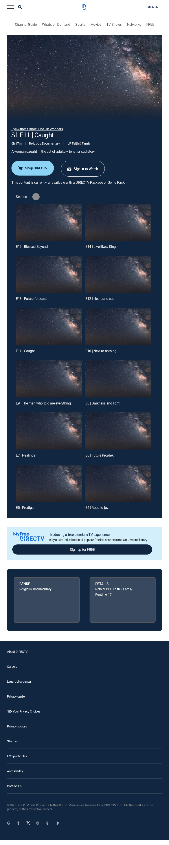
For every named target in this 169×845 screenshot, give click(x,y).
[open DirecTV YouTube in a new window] (47, 823)
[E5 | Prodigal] (49, 483)
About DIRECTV (17, 651)
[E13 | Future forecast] (49, 274)
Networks (134, 24)
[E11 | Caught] (49, 326)
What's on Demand (56, 24)
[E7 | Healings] (49, 431)
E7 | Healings (25, 455)
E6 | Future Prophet (99, 455)
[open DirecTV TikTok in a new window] (57, 823)
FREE (150, 24)
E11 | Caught (25, 350)
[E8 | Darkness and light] (118, 378)
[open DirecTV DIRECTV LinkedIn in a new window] (9, 823)
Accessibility (15, 771)
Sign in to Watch (86, 168)
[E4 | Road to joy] (118, 483)
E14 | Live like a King (100, 246)
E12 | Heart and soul (100, 298)
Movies (95, 24)
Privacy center (16, 696)
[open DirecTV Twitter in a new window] (28, 823)
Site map (12, 741)
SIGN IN (152, 7)
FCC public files (17, 756)
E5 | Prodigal (25, 507)
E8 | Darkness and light (102, 403)
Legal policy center (19, 681)
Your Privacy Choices (26, 711)
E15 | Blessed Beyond (32, 246)
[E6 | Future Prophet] (118, 431)
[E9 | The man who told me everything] (49, 378)
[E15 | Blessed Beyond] (49, 222)
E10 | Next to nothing (100, 350)
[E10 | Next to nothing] (118, 326)
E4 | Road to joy (96, 507)
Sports (80, 24)
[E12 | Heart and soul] (118, 274)
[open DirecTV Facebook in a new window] (18, 823)
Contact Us (14, 786)
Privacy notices (17, 726)
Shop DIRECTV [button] (36, 168)
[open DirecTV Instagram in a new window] (38, 823)
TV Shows (114, 24)
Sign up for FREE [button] (82, 549)
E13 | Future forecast (31, 298)
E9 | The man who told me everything (43, 403)
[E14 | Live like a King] (118, 222)
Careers (12, 666)
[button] (10, 7)
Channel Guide (26, 24)
